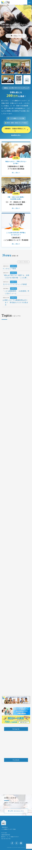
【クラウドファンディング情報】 (16, 284)
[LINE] (21, 843)
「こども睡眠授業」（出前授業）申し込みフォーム (17, 292)
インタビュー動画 (10, 268)
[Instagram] (16, 843)
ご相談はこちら (17, 35)
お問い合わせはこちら (17, 811)
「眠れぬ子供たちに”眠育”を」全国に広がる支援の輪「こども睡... (17, 276)
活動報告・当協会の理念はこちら (15, 130)
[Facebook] (12, 843)
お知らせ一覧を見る (23, 261)
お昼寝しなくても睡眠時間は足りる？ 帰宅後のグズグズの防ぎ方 (16, 302)
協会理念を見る (16, 135)
